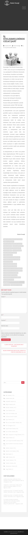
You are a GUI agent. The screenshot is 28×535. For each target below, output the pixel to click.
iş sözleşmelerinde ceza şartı (10, 264)
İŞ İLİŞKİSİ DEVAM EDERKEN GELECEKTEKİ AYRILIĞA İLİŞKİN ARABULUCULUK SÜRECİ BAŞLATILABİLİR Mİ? (12, 501)
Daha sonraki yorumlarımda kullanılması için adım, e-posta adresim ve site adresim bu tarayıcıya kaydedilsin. (13, 334)
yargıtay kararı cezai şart (16, 285)
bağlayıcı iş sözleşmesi (9, 241)
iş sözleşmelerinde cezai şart (10, 266)
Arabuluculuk (9, 398)
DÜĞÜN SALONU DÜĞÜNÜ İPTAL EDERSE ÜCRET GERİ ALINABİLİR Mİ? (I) (14, 479)
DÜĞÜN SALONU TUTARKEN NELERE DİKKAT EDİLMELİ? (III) (13, 491)
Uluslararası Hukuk (10, 466)
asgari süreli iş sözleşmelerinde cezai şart (13, 239)
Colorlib (5, 531)
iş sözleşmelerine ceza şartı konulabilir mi (13, 268)
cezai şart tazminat (17, 250)
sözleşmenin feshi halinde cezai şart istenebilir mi (12, 282)
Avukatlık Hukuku (10, 401)
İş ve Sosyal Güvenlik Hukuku (13, 440)
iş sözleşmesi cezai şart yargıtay (11, 273)
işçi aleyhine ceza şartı (8, 279)
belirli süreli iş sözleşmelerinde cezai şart (13, 243)
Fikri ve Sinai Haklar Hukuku (12, 422)
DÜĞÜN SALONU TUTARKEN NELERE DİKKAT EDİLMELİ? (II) (13, 495)
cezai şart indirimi (8, 250)
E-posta (3, 320)
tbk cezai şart (7, 285)
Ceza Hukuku (9, 410)
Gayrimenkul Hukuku (11, 428)
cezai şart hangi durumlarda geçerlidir (12, 248)
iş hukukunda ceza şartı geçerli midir (12, 257)
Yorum (3, 296)
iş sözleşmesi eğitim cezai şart (10, 275)
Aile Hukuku (8, 395)
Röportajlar (8, 454)
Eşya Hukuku (9, 419)
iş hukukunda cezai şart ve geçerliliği (12, 259)
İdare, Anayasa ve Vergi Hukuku (13, 434)
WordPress (20, 531)
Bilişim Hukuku (9, 404)
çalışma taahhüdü (8, 246)
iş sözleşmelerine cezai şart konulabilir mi (13, 270)
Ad (2, 315)
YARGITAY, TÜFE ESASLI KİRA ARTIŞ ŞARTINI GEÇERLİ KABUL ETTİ (13, 485)
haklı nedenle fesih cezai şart (10, 252)
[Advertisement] (14, 20)
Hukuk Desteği (16, 45)
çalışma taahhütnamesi (18, 246)
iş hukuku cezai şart (8, 255)
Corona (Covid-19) (10, 416)
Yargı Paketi (9, 469)
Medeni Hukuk (9, 448)
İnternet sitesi (4, 326)
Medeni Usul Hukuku (11, 451)
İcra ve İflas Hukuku (10, 431)
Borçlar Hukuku (9, 407)
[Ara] (22, 382)
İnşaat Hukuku (9, 437)
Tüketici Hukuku (10, 463)
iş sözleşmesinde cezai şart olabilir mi (12, 277)
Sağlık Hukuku (9, 457)
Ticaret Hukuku (9, 460)
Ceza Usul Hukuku (10, 413)
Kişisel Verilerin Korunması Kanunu (14, 443)
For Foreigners (9, 425)
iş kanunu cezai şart (8, 261)
